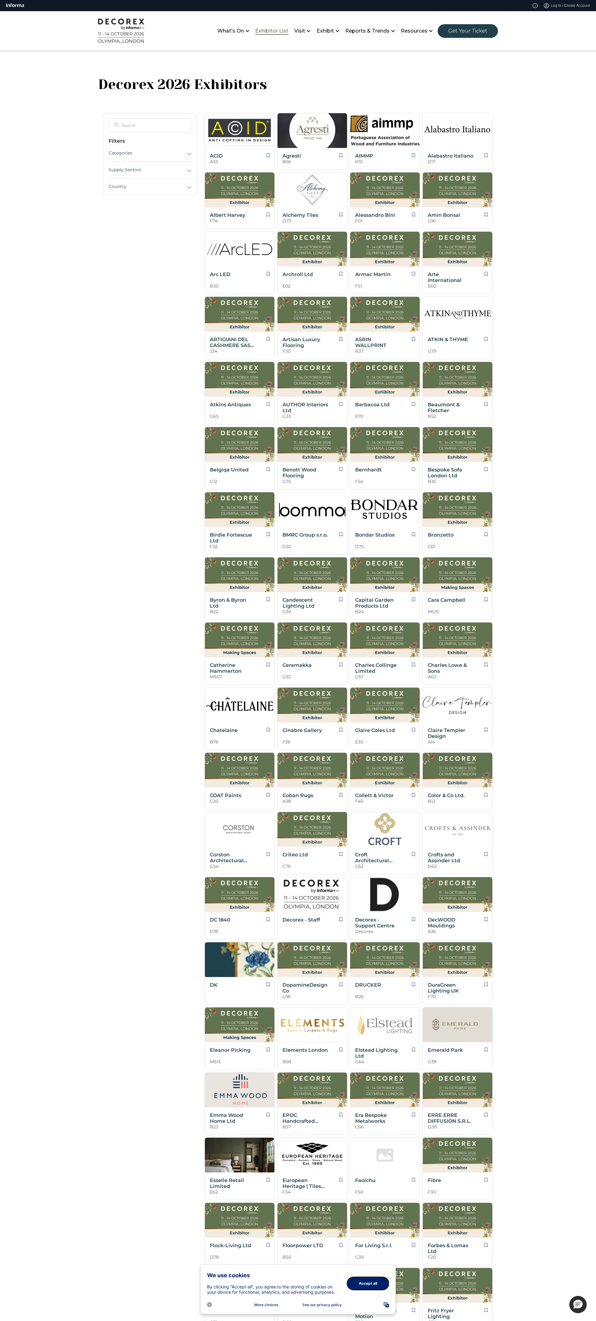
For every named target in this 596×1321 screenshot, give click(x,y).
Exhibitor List (271, 31)
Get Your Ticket (467, 31)
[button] (578, 1304)
